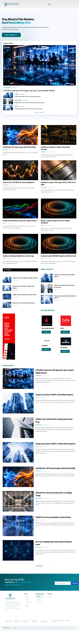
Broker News (39, 375)
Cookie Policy (8, 621)
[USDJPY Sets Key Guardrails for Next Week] (7, 296)
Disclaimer (17, 621)
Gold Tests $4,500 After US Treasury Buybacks (18, 182)
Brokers (39, 599)
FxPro (62, 328)
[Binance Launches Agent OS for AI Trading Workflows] (58, 208)
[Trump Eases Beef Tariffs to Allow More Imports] (7, 288)
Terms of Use (25, 621)
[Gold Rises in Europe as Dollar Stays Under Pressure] (58, 135)
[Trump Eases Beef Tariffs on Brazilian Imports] (7, 280)
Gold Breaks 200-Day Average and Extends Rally (19, 147)
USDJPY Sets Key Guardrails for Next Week (24, 294)
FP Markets (64, 348)
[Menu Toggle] (49, 4)
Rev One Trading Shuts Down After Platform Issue (54, 543)
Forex (37, 397)
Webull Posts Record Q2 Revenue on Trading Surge (54, 494)
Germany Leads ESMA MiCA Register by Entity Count (58, 256)
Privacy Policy (34, 621)
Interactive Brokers (48, 328)
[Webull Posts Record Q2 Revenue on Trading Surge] (18, 501)
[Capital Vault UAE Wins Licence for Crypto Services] (20, 208)
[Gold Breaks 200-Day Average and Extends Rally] (20, 135)
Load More (39, 566)
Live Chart (39, 602)
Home (38, 596)
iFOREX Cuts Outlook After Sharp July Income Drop (64, 286)
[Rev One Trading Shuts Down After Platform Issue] (18, 550)
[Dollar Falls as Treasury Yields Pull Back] (7, 305)
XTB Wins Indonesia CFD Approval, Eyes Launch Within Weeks (55, 371)
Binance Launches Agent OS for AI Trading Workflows (55, 222)
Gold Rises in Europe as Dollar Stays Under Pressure (55, 148)
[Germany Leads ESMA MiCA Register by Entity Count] (58, 244)
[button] (46, 332)
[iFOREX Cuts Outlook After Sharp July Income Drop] (47, 288)
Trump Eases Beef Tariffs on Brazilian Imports (25, 278)
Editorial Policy (44, 621)
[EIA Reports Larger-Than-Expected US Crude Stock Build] (58, 170)
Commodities (6, 149)
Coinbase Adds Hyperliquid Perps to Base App (18, 256)
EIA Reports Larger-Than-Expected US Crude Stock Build (58, 183)
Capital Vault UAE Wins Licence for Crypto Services (20, 221)
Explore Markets (11, 35)
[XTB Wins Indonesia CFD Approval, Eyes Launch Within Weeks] (18, 378)
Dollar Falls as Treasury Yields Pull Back (24, 303)
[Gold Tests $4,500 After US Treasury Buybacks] (20, 170)
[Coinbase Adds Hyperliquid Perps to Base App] (20, 244)
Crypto (4, 223)
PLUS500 (44, 346)
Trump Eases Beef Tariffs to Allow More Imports (24, 287)
